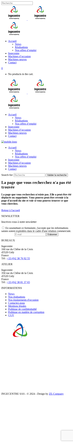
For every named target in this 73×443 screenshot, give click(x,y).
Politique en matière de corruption (26, 312)
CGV (11, 315)
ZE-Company (56, 393)
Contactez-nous (16, 303)
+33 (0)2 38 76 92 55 (18, 258)
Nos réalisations (16, 296)
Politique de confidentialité (22, 309)
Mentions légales (17, 306)
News (11, 293)
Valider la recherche (57, 175)
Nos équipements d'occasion (23, 299)
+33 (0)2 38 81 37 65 (18, 282)
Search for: (7, 174)
